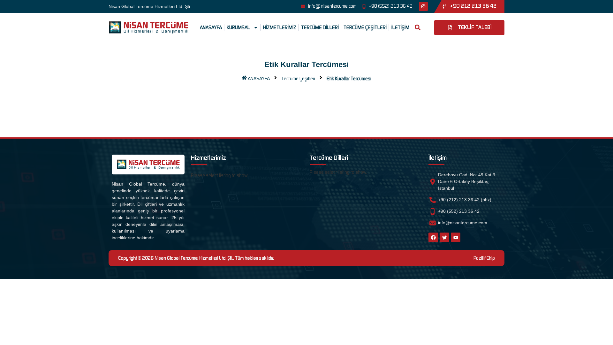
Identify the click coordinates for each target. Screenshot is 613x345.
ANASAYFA (211, 27)
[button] (417, 27)
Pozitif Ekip (484, 258)
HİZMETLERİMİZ (279, 27)
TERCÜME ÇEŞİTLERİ (365, 27)
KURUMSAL (238, 27)
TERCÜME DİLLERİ (320, 27)
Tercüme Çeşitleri (298, 78)
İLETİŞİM (400, 27)
